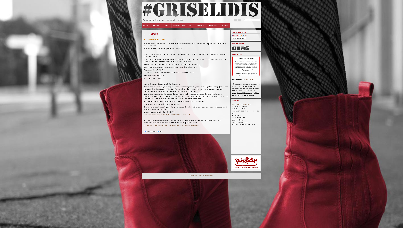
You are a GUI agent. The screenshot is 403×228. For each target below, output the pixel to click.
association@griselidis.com (241, 104)
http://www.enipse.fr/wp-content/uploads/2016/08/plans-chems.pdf (167, 115)
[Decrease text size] (235, 21)
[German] (237, 36)
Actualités (225, 25)
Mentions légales (208, 176)
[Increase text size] (240, 21)
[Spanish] (246, 36)
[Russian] (243, 36)
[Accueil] (200, 16)
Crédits (200, 176)
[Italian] (239, 36)
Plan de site (193, 176)
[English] (235, 36)
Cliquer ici (249, 79)
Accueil (145, 25)
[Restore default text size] (237, 21)
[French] (233, 36)
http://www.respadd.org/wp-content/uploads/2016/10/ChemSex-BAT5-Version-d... (172, 125)
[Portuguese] (241, 36)
